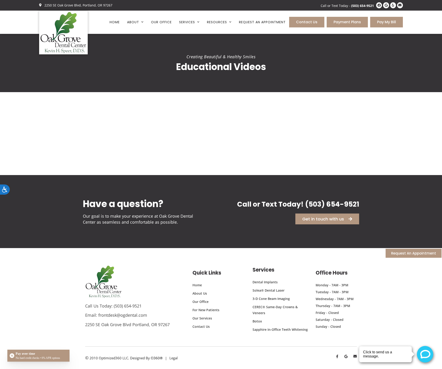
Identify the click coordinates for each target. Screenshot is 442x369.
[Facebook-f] (337, 356)
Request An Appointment (262, 22)
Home (115, 22)
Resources (217, 22)
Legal (173, 358)
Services (187, 22)
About (133, 22)
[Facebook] (379, 5)
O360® (157, 358)
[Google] (386, 5)
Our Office (161, 22)
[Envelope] (400, 5)
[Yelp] (393, 5)
